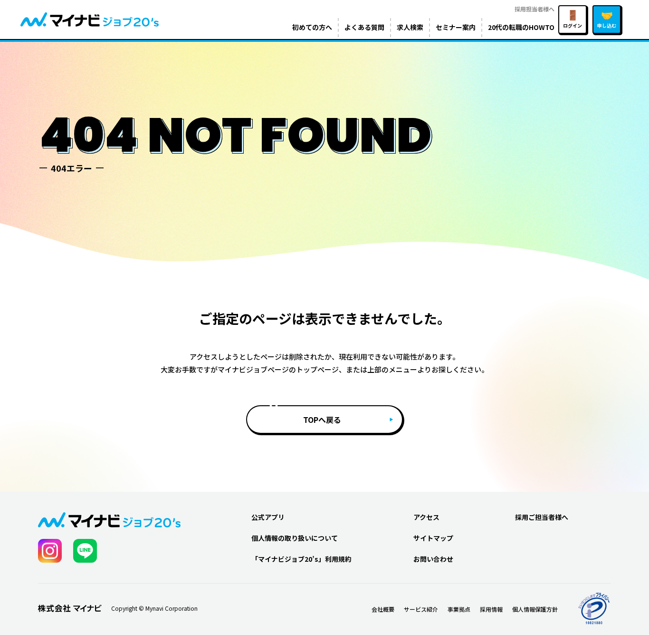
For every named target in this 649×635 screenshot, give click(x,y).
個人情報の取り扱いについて (294, 538)
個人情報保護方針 (535, 609)
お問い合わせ (433, 559)
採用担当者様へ (534, 9)
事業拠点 (459, 609)
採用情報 (491, 609)
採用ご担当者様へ (541, 517)
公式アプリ (268, 517)
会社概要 (383, 609)
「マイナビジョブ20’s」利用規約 (301, 559)
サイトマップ (433, 538)
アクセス (426, 517)
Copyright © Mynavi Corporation (154, 608)
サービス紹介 (421, 609)
